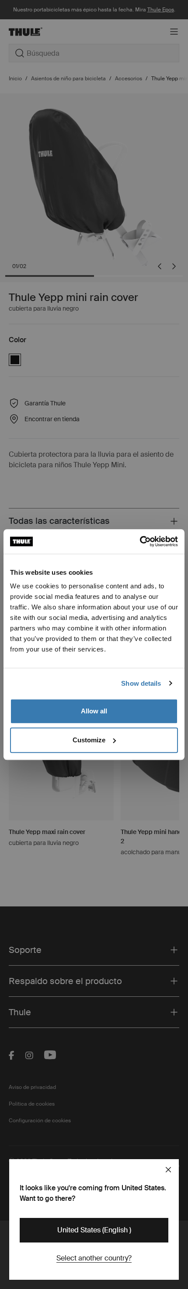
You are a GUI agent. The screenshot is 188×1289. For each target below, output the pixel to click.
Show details (141, 683)
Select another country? (94, 1258)
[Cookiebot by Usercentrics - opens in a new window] (139, 541)
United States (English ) (94, 1230)
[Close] (168, 1169)
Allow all (94, 711)
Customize (89, 740)
